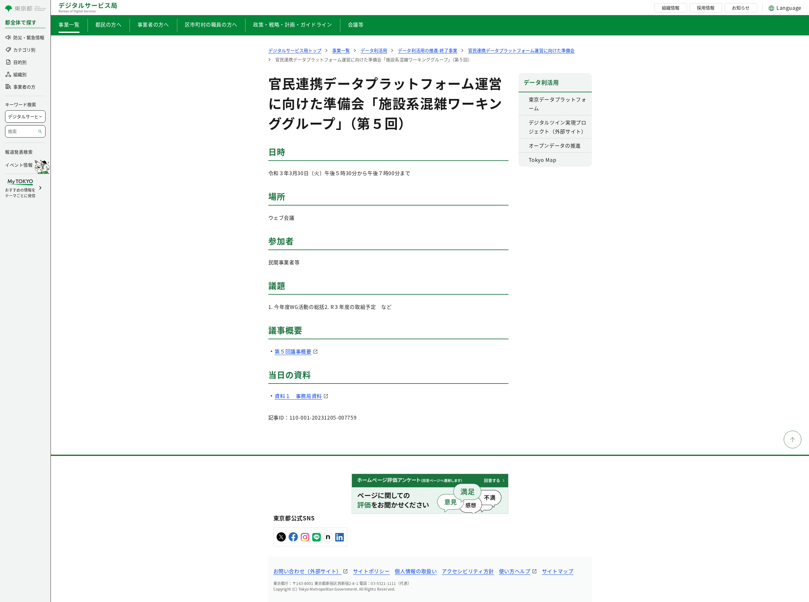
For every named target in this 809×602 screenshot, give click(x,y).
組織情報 (670, 7)
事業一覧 (69, 24)
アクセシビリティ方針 (468, 571)
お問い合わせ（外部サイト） (307, 571)
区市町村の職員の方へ (211, 24)
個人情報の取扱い (416, 571)
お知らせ (741, 7)
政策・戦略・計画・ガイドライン (292, 24)
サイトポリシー (371, 571)
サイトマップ (558, 571)
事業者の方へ (153, 24)
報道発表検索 (19, 152)
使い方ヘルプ (515, 571)
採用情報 (706, 7)
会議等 (356, 24)
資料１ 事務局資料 (298, 396)
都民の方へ (108, 24)
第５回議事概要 (293, 351)
